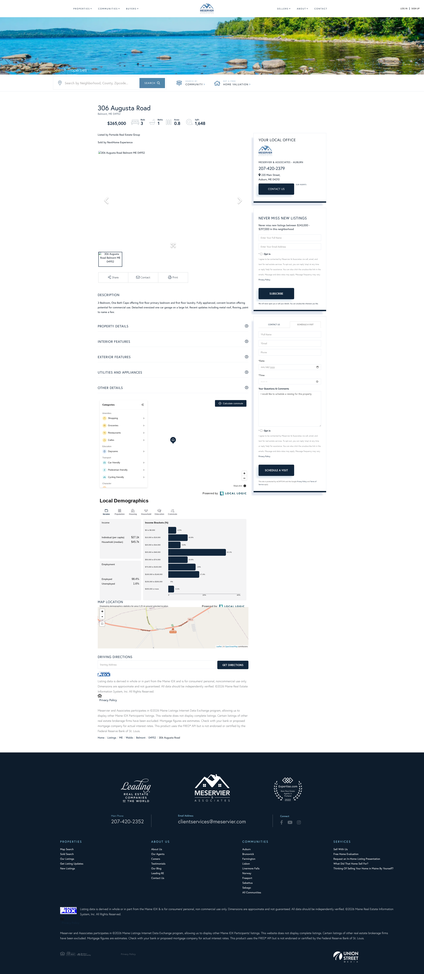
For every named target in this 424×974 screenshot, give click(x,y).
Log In (403, 8)
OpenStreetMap (231, 646)
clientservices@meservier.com (212, 821)
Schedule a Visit (305, 324)
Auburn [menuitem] (246, 849)
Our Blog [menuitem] (156, 868)
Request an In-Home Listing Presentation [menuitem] (356, 859)
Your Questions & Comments (274, 388)
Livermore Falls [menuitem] (250, 868)
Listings (111, 737)
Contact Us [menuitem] (157, 878)
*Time (262, 375)
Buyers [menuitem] (131, 8)
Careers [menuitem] (155, 859)
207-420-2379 (272, 168)
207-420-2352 (127, 821)
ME (121, 737)
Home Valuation (235, 84)
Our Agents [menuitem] (157, 854)
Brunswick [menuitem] (248, 854)
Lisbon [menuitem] (246, 863)
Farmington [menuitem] (248, 859)
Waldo (129, 737)
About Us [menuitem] (156, 849)
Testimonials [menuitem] (158, 863)
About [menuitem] (301, 8)
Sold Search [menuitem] (67, 854)
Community (194, 84)
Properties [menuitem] (81, 8)
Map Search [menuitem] (67, 849)
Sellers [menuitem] (283, 8)
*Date (262, 360)
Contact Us (276, 189)
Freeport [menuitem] (247, 878)
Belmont (141, 737)
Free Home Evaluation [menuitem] (345, 854)
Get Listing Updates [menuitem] (71, 863)
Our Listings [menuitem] (67, 859)
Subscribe (276, 293)
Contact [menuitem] (320, 8)
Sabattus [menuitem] (247, 883)
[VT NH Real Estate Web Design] (363, 956)
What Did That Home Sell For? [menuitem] (350, 863)
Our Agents (301, 184)
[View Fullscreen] (102, 623)
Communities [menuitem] (108, 8)
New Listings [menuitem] (67, 868)
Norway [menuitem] (246, 873)
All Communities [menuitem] (251, 892)
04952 (152, 737)
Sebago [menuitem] (246, 887)
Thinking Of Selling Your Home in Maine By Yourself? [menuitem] (363, 868)
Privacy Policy (108, 700)
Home (101, 737)
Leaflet (219, 646)
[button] (152, 83)
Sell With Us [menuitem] (340, 849)
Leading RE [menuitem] (157, 873)
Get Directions (232, 665)
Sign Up (415, 8)
